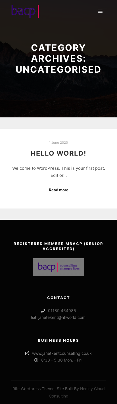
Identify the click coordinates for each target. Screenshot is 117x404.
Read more (58, 190)
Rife (16, 388)
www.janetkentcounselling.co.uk (62, 353)
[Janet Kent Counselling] (25, 11)
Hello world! (58, 153)
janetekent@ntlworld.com (61, 317)
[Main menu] (100, 11)
